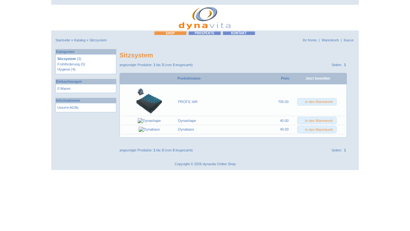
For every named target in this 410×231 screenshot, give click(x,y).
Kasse (349, 40)
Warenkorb (330, 40)
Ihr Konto (310, 40)
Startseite (62, 40)
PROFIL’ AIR (188, 102)
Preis (285, 78)
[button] (317, 102)
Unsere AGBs (68, 107)
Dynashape (187, 121)
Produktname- (189, 78)
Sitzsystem (98, 40)
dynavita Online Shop (219, 164)
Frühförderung (68, 64)
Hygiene (63, 69)
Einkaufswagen (69, 81)
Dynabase (186, 129)
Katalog (80, 40)
